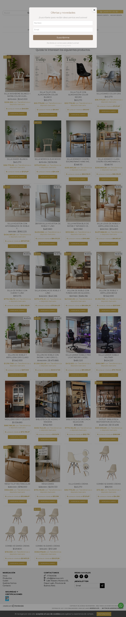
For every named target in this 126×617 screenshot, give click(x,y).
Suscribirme (63, 37)
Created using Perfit (63, 45)
